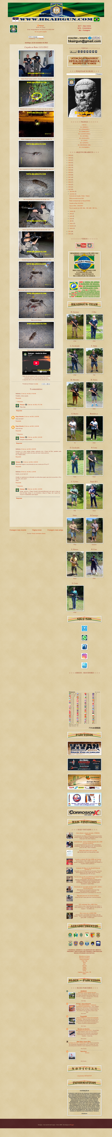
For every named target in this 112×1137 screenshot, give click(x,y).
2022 (69, 165)
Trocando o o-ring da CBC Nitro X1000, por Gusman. (88, 859)
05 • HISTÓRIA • (84, 136)
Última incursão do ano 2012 (76, 198)
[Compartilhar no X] (46, 384)
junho (71, 216)
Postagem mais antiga (55, 530)
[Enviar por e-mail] (42, 384)
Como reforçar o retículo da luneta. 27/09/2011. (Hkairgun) (88, 833)
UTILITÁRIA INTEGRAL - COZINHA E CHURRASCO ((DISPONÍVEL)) (86, 1005)
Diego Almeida (20, 416)
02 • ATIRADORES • (84, 129)
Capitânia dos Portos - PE (84, 972)
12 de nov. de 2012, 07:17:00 (34, 404)
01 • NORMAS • (84, 127)
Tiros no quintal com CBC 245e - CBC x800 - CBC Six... (83, 208)
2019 (69, 172)
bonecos (87, 1052)
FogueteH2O (83, 1016)
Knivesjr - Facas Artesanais (83, 1003)
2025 (69, 157)
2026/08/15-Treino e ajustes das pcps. (87, 992)
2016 (69, 179)
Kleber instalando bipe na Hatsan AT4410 (79, 200)
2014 (69, 184)
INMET (84, 973)
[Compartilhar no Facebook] (47, 384)
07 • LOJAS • (84, 140)
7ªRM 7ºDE (84, 961)
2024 (69, 160)
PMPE (84, 967)
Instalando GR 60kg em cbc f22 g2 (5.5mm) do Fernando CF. (88, 868)
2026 (69, 155)
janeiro (71, 228)
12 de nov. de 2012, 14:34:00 (31, 416)
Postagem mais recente (18, 530)
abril (71, 221)
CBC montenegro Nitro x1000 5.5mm (88, 904)
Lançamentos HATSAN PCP (84, 1076)
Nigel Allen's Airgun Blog (83, 1041)
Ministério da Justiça (84, 956)
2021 (69, 167)
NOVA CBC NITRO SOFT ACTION (88, 850)
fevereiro (72, 226)
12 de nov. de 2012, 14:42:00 (34, 437)
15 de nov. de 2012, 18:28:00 (28, 449)
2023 (69, 162)
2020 (69, 170)
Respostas (20, 401)
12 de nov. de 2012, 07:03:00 (28, 393)
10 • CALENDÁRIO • (84, 147)
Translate (41, 38)
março (71, 223)
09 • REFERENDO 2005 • (84, 145)
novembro (72, 194)
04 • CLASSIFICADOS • (84, 134)
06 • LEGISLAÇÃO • (84, 138)
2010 (69, 233)
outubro (72, 211)
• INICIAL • (84, 125)
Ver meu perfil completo (41, 31)
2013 (69, 187)
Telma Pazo (83, 1051)
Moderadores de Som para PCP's (84, 1030)
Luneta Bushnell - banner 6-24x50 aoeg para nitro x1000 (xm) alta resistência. (88, 842)
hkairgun (41, 25)
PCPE (84, 970)
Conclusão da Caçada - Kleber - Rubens (79, 196)
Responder (18, 398)
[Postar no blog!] (44, 384)
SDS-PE (84, 966)
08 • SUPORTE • (84, 143)
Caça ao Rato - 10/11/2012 (76, 205)
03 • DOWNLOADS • (84, 131)
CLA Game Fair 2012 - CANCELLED (77, 1043)
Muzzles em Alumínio (84, 1029)
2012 (69, 189)
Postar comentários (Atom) (38, 533)
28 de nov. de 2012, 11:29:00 (28, 471)
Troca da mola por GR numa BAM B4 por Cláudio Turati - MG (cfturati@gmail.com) (88, 877)
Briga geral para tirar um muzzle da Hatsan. (88, 895)
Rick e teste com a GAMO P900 (88, 913)
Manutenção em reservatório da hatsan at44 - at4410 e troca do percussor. (88, 887)
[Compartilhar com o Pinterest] (49, 384)
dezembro (72, 191)
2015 (69, 182)
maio (71, 218)
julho (71, 213)
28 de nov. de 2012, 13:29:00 (34, 489)
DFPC (84, 962)
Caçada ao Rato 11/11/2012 (76, 203)
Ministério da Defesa (84, 958)
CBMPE (84, 969)
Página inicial (36, 530)
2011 (69, 231)
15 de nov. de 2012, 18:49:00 (30, 462)
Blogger (72, 1124)
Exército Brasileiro (84, 959)
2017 (69, 177)
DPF (84, 964)
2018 (69, 174)
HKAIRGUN (84, 991)
